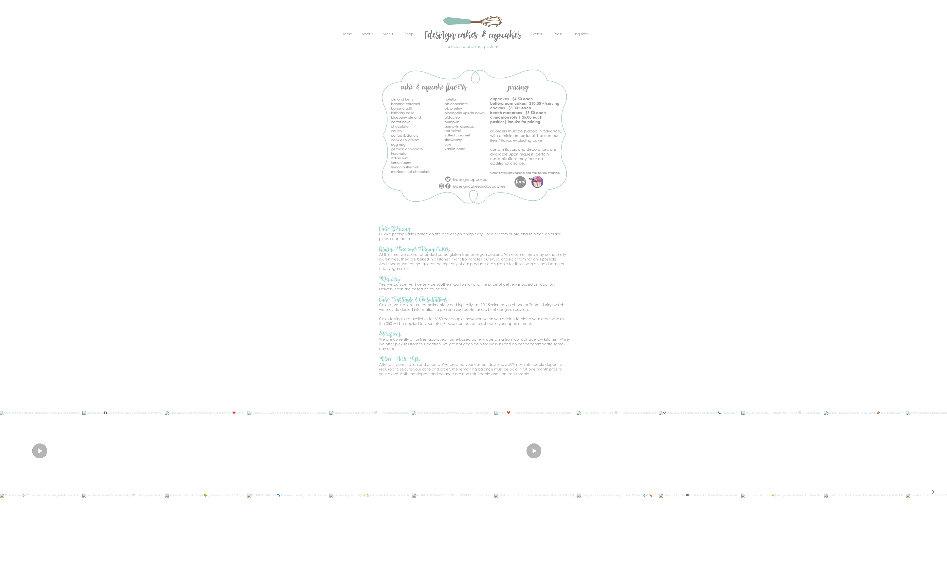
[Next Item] (933, 492)
